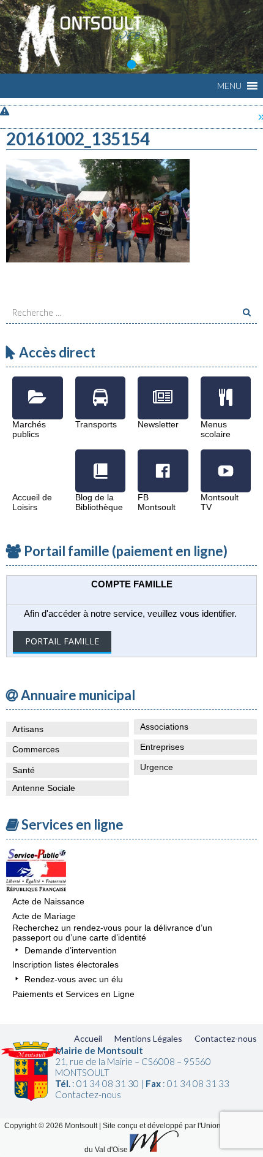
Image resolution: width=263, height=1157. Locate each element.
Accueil (88, 1038)
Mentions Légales (148, 1038)
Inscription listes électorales (65, 964)
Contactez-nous (225, 1038)
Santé (23, 770)
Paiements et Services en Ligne (73, 994)
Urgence (156, 767)
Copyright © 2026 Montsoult (51, 1125)
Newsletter (163, 388)
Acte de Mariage (44, 916)
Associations (164, 726)
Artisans (27, 729)
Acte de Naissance (48, 901)
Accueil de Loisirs (37, 461)
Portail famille (62, 641)
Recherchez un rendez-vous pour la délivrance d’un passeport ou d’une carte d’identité (112, 932)
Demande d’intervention (70, 950)
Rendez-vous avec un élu (73, 979)
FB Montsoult (163, 461)
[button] (229, 86)
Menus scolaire (225, 388)
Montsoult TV (225, 461)
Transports (100, 388)
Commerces (35, 749)
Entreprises (162, 747)
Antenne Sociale (43, 788)
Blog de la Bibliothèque (100, 461)
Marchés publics (37, 388)
